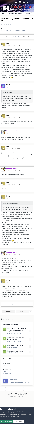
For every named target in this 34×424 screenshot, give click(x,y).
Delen (9, 311)
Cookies (26, 393)
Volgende (26, 37)
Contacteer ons (18, 393)
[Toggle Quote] (4, 92)
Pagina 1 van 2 (15, 37)
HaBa (10, 381)
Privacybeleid (9, 393)
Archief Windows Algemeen (18, 30)
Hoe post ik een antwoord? (17, 351)
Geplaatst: (13, 45)
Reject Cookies (18, 421)
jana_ (5, 29)
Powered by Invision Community (17, 396)
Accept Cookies (7, 421)
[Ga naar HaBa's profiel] (5, 381)
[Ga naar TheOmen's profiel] (3, 86)
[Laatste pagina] (31, 37)
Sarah (8, 333)
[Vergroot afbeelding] (14, 67)
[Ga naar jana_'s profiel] (3, 44)
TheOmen (9, 85)
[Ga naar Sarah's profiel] (4, 329)
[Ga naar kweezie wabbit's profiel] (3, 132)
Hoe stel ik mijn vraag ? (16, 345)
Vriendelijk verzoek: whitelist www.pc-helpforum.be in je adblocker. (16, 330)
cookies (9, 411)
